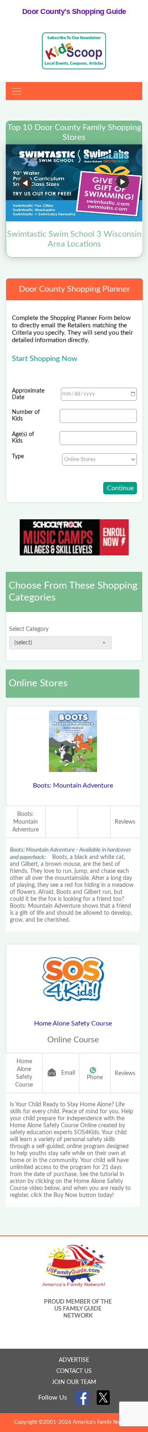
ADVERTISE (74, 1360)
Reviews (125, 822)
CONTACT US (74, 1371)
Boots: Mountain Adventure (73, 785)
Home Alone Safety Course (73, 1023)
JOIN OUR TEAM (74, 1382)
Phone (95, 1077)
